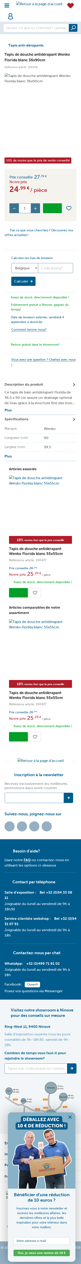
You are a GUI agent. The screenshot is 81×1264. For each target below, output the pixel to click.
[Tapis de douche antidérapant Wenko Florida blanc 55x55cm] (40, 480)
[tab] (40, 397)
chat (56, 953)
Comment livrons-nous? (29, 329)
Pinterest (47, 826)
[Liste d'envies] (70, 5)
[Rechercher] (73, 28)
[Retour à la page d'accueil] (39, 4)
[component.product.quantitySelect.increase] (35, 208)
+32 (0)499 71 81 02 (43, 963)
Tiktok (9, 826)
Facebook (22, 826)
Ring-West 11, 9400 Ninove (27, 1026)
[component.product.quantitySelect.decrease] (14, 208)
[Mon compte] (10, 16)
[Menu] (8, 4)
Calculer (21, 281)
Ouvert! (32, 984)
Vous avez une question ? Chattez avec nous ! (43, 362)
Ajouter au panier (52, 208)
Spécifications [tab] (30, 437)
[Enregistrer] (71, 1068)
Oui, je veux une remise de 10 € (42, 1253)
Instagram (34, 826)
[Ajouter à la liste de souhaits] (69, 208)
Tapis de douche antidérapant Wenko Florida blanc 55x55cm (36, 551)
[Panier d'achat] (17, 13)
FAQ (27, 860)
